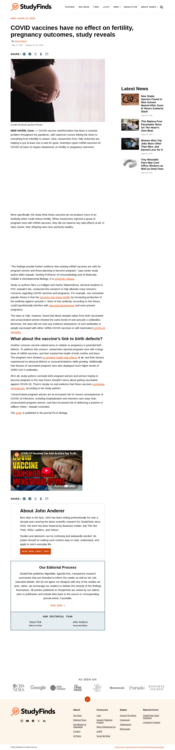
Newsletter (130, 7)
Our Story (77, 715)
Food (96, 7)
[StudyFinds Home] (31, 7)
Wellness (84, 7)
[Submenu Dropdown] (120, 7)
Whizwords (125, 729)
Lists (106, 7)
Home (13, 18)
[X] (39, 721)
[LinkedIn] (44, 721)
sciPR (99, 731)
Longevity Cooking (151, 722)
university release (64, 278)
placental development (62, 305)
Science (70, 7)
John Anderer (21, 41)
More (116, 7)
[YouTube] (27, 721)
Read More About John (35, 551)
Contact (76, 731)
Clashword (125, 720)
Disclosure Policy (132, 747)
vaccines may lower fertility (55, 297)
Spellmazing (125, 724)
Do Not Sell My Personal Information (151, 747)
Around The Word (128, 715)
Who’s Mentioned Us (106, 727)
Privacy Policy (120, 747)
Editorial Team (79, 720)
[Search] (161, 7)
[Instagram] (22, 721)
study (19, 412)
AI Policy (77, 736)
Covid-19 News (26, 18)
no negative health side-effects (59, 357)
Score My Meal (103, 736)
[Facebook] (33, 721)
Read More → (57, 605)
